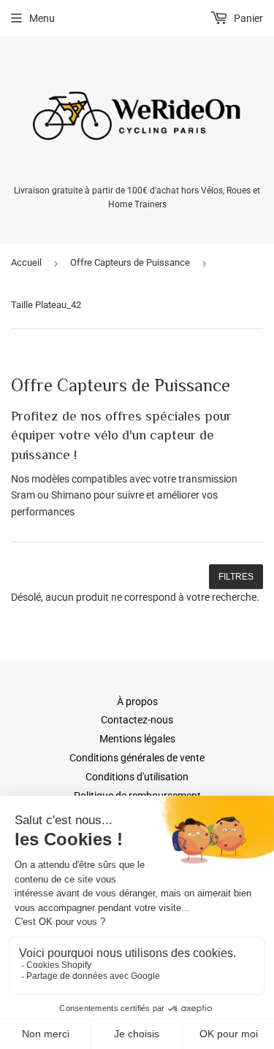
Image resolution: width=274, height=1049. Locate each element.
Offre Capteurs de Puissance (130, 262)
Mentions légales (137, 739)
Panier (247, 18)
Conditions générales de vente (137, 758)
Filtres (236, 577)
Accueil (26, 262)
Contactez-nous (137, 720)
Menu (42, 18)
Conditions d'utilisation (137, 777)
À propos (137, 701)
